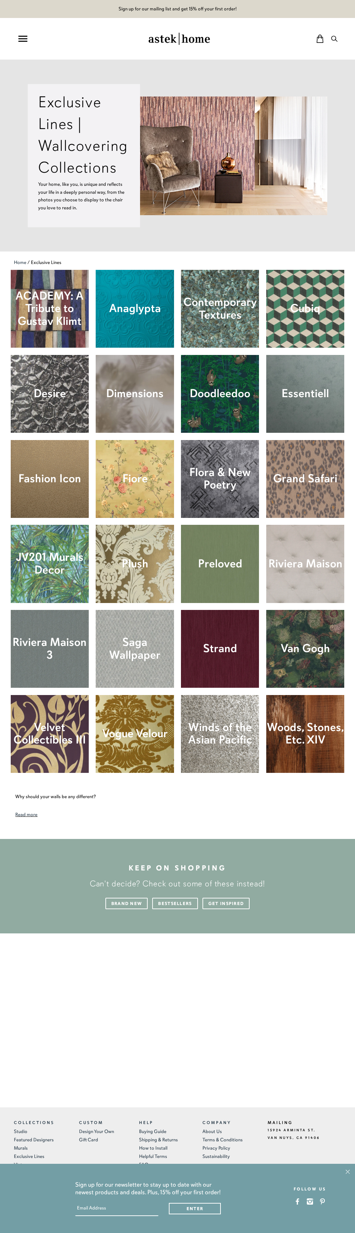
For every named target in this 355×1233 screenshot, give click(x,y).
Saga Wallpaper (135, 648)
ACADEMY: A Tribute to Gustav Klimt (50, 308)
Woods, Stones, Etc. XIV (305, 733)
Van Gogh (305, 648)
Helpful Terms (153, 1156)
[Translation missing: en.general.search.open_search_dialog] (334, 39)
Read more (26, 815)
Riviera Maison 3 (49, 648)
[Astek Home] (179, 38)
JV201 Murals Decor (50, 563)
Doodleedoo (220, 393)
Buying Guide (152, 1131)
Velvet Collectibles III (50, 733)
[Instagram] (310, 1201)
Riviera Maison (305, 564)
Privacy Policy (216, 1148)
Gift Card (88, 1140)
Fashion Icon (49, 479)
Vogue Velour (135, 734)
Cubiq (305, 308)
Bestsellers (175, 903)
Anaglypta (135, 308)
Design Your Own (96, 1131)
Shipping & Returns (158, 1140)
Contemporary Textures (220, 308)
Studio (20, 1131)
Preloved (220, 564)
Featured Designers (34, 1140)
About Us (212, 1131)
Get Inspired (226, 903)
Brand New (126, 903)
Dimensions (135, 393)
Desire (50, 393)
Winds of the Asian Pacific (220, 733)
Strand (220, 648)
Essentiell (305, 393)
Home (20, 262)
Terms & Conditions (222, 1140)
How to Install (153, 1148)
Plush (135, 564)
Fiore (135, 479)
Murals (21, 1148)
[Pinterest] (322, 1201)
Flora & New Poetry (220, 478)
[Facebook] (297, 1201)
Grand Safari (305, 479)
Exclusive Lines (29, 1156)
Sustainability (216, 1156)
